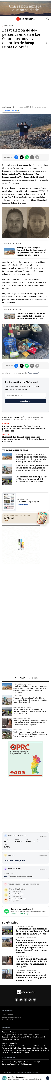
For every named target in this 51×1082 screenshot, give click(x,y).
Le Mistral (34, 1062)
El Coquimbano (27, 1046)
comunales (7, 419)
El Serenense (15, 1046)
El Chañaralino (17, 1035)
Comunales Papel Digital (10, 1062)
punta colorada (32, 419)
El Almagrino (6, 1035)
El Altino (28, 1037)
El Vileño (26, 1052)
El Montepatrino (38, 1048)
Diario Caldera (28, 1035)
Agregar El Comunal (10, 110)
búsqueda (26, 417)
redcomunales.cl (8, 1014)
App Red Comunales (25, 1064)
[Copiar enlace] (37, 157)
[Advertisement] (25, 77)
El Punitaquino (19, 1050)
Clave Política (24, 1062)
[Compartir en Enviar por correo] (32, 157)
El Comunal (6, 1046)
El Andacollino (16, 1048)
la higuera (19, 419)
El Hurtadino (27, 1048)
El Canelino (42, 1050)
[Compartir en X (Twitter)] (22, 157)
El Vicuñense (38, 1046)
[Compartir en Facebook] (16, 157)
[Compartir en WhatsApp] (27, 157)
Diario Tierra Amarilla (17, 1037)
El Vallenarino (37, 1037)
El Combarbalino (31, 1050)
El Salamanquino (15, 1052)
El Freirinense (15, 1039)
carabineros (37, 417)
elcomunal (7, 107)
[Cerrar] (47, 1078)
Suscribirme (25, 401)
